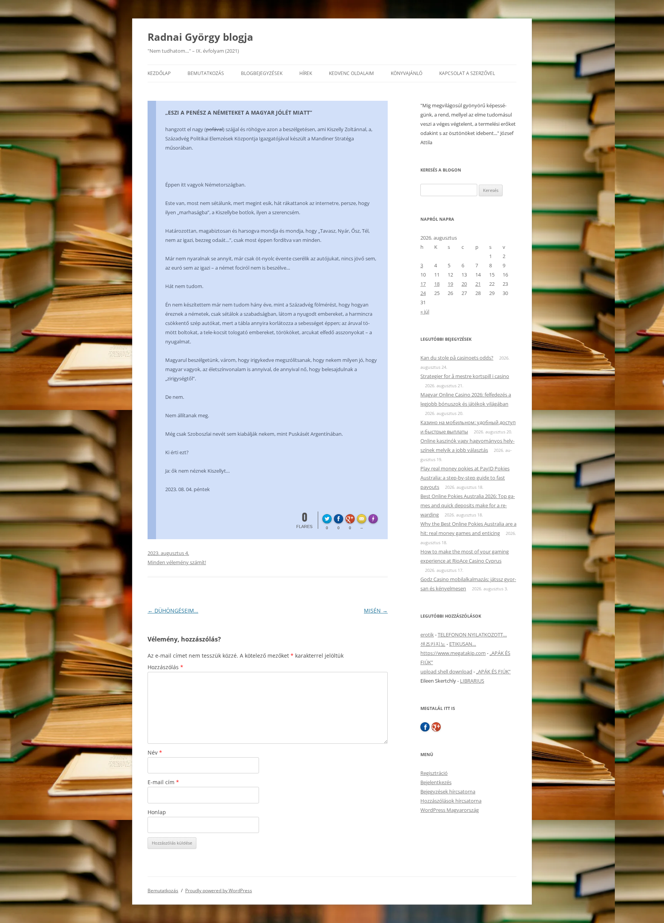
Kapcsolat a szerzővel (467, 73)
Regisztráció (434, 773)
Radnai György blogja (200, 37)
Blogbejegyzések (261, 73)
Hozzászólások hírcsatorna (450, 800)
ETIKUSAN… (462, 643)
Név (155, 752)
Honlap (157, 812)
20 (464, 283)
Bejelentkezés (436, 782)
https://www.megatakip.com (453, 653)
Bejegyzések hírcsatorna (447, 791)
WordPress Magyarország (449, 809)
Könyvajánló (406, 73)
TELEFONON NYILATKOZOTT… (472, 634)
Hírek (305, 73)
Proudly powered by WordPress (218, 890)
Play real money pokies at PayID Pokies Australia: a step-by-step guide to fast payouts (465, 477)
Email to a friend (363, 517)
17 (423, 283)
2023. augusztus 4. (168, 553)
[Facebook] (425, 726)
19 (450, 283)
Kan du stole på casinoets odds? (456, 357)
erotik (427, 634)
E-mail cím (163, 782)
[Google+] (436, 726)
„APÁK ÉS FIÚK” (493, 671)
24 (423, 293)
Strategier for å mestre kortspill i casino (464, 376)
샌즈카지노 (432, 643)
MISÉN (376, 610)
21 (478, 283)
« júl (424, 311)
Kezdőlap (159, 73)
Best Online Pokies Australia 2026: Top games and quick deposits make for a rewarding (467, 505)
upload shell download (446, 671)
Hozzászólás (165, 667)
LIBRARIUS (472, 680)
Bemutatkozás (206, 73)
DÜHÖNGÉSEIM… (173, 610)
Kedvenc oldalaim (351, 73)
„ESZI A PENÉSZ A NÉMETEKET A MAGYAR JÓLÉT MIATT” (238, 112)
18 (437, 283)
